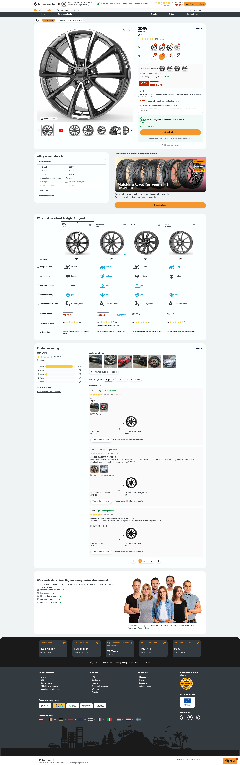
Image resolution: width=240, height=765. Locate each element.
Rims (44, 14)
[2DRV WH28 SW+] (169, 47)
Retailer (95, 683)
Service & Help (192, 14)
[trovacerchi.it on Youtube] (197, 717)
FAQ (93, 677)
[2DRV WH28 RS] (177, 47)
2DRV (72, 20)
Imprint (43, 677)
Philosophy (143, 677)
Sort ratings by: (95, 379)
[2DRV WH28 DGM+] (161, 47)
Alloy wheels (63, 20)
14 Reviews (159, 39)
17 (154, 57)
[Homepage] (37, 20)
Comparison (62, 10)
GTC (42, 680)
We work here (143, 628)
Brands (154, 14)
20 (177, 57)
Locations (143, 683)
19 (169, 57)
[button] (71, 161)
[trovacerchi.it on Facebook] (183, 717)
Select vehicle (48, 20)
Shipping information (100, 686)
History (142, 680)
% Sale (171, 14)
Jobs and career (145, 686)
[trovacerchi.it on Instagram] (190, 717)
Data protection (47, 683)
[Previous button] (133, 560)
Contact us (96, 680)
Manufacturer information (51, 689)
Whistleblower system (49, 686)
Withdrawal (96, 689)
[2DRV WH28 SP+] (154, 47)
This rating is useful (101, 440)
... (148, 561)
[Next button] (158, 560)
